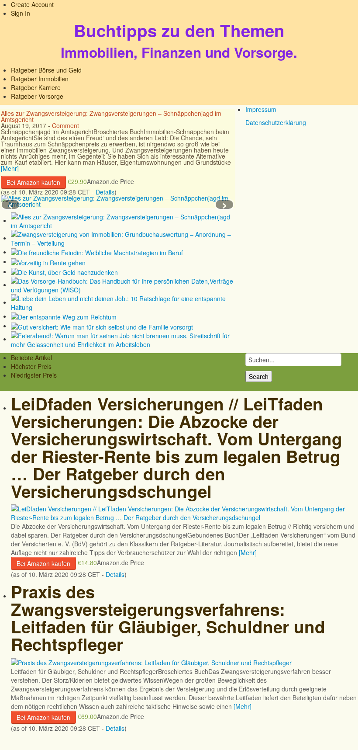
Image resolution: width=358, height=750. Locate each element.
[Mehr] (10, 168)
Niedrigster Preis (34, 375)
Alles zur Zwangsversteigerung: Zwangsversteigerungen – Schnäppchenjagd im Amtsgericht (111, 116)
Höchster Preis (31, 366)
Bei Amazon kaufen (33, 182)
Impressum (260, 109)
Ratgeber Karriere (36, 87)
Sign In (20, 13)
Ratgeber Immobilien (40, 78)
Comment (65, 125)
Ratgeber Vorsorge (37, 96)
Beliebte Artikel (31, 357)
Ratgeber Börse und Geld (46, 70)
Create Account (32, 4)
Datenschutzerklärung (275, 122)
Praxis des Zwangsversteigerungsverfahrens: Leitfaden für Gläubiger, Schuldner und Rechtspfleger (168, 618)
